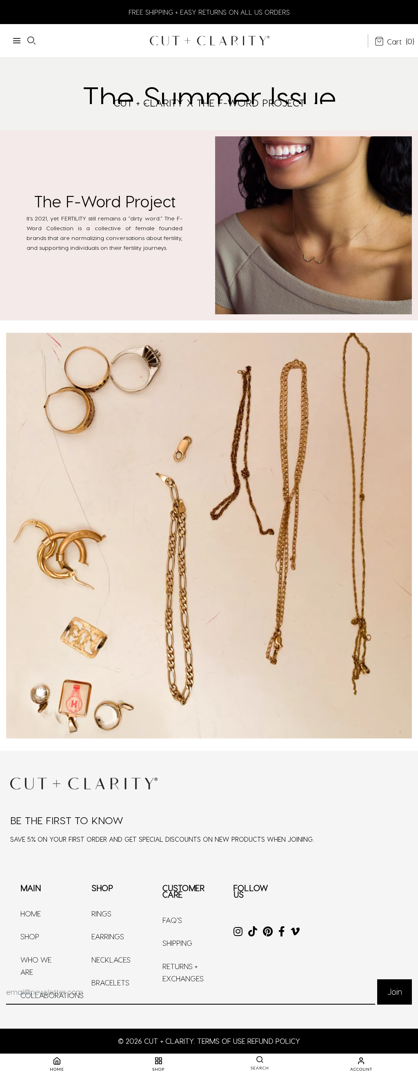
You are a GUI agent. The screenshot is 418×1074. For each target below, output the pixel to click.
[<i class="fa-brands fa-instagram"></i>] (237, 932)
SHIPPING (177, 942)
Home (30, 913)
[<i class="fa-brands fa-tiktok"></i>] (252, 932)
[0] (388, 42)
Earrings (107, 936)
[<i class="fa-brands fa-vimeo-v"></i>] (295, 932)
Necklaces (111, 959)
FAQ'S (172, 920)
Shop (29, 936)
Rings (101, 913)
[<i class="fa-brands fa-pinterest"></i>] (268, 932)
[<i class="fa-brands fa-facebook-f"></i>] (281, 932)
